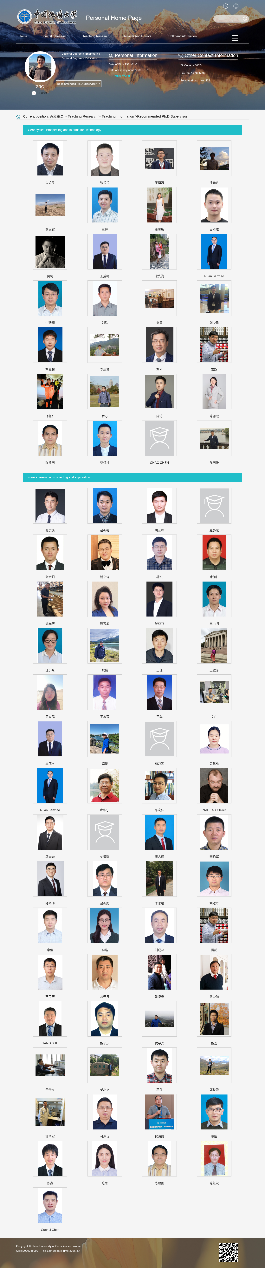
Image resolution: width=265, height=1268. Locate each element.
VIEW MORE (122, 75)
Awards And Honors (137, 36)
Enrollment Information (181, 36)
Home (23, 36)
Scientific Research (55, 36)
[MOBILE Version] (235, 6)
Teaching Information (118, 116)
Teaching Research (96, 36)
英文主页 (57, 116)
